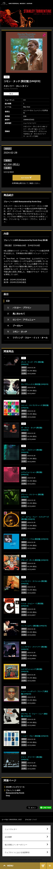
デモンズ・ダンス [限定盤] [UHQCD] (34, 560)
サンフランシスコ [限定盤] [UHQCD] (34, 384)
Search (43, 3)
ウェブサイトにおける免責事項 (17, 852)
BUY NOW (43, 865)
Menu (49, 3)
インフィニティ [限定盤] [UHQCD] (34, 626)
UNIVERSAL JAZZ (15, 819)
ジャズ (34, 819)
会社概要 (8, 837)
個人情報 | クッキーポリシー (16, 845)
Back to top (49, 865)
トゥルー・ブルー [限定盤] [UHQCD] (34, 736)
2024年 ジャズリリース (15, 787)
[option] (26, 53)
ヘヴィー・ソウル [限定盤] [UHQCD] (34, 539)
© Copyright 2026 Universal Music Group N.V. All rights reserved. (26, 859)
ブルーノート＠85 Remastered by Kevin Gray (15, 793)
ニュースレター (11, 829)
